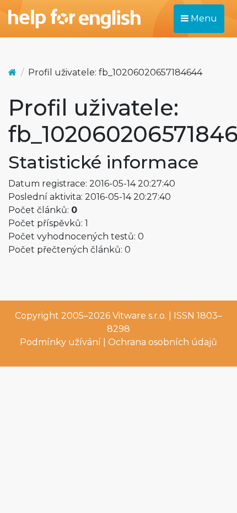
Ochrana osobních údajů (162, 342)
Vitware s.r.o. (139, 315)
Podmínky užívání (60, 342)
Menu (202, 18)
